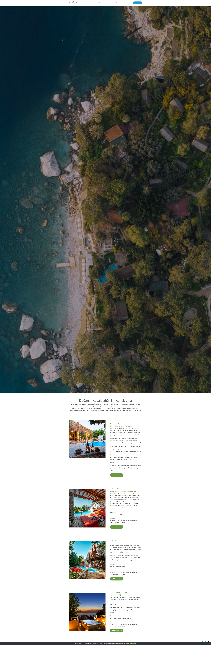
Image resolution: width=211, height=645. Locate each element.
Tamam (127, 643)
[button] (70, 439)
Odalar (99, 3)
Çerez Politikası (133, 643)
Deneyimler (115, 3)
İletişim (125, 3)
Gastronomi (107, 3)
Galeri (120, 3)
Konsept (93, 3)
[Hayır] (209, 643)
